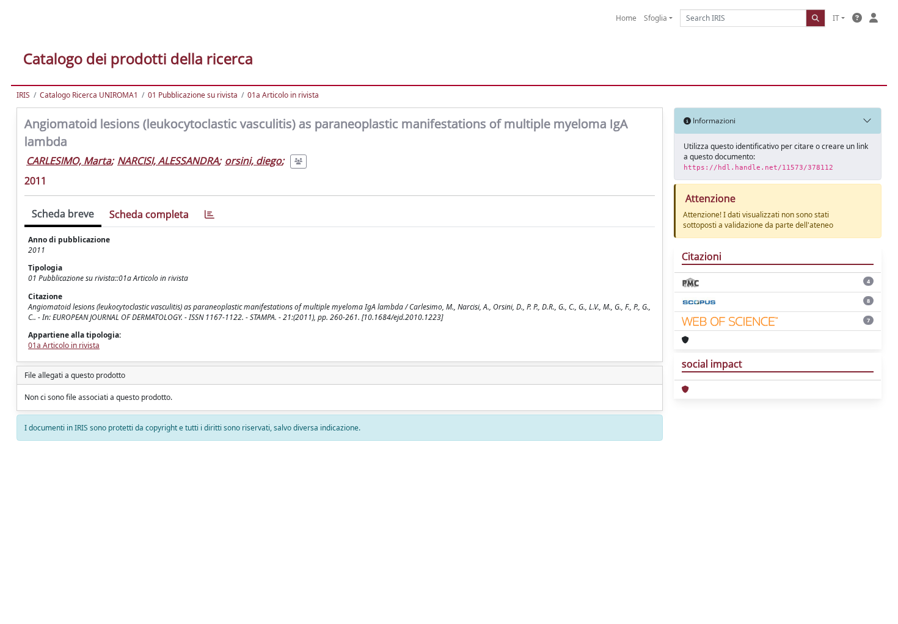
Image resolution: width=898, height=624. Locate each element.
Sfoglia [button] (655, 18)
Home (626, 18)
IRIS (23, 95)
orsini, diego (253, 160)
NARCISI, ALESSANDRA (168, 160)
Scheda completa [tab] (149, 214)
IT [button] (836, 18)
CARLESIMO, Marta (68, 160)
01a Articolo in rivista (283, 95)
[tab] (209, 214)
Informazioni (713, 120)
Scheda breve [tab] (63, 213)
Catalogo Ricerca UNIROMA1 (89, 95)
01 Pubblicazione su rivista (193, 95)
